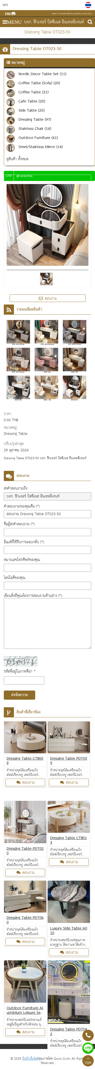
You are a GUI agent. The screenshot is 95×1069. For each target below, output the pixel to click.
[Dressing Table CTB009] (25, 738)
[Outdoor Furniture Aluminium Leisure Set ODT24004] (25, 982)
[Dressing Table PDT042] (69, 993)
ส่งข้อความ (19, 695)
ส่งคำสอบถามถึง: (16, 488)
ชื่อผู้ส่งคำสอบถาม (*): (19, 524)
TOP (88, 1063)
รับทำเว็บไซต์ (30, 1059)
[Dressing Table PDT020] (25, 823)
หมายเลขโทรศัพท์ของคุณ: (22, 559)
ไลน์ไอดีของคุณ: (15, 577)
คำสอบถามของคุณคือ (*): (22, 506)
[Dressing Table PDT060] (25, 897)
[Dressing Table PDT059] (69, 738)
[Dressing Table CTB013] (69, 818)
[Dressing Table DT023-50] (88, 5)
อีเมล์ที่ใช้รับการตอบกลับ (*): (24, 542)
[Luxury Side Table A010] (69, 903)
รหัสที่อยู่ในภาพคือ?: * (19, 671)
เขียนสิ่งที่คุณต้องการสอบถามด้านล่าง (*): (33, 595)
